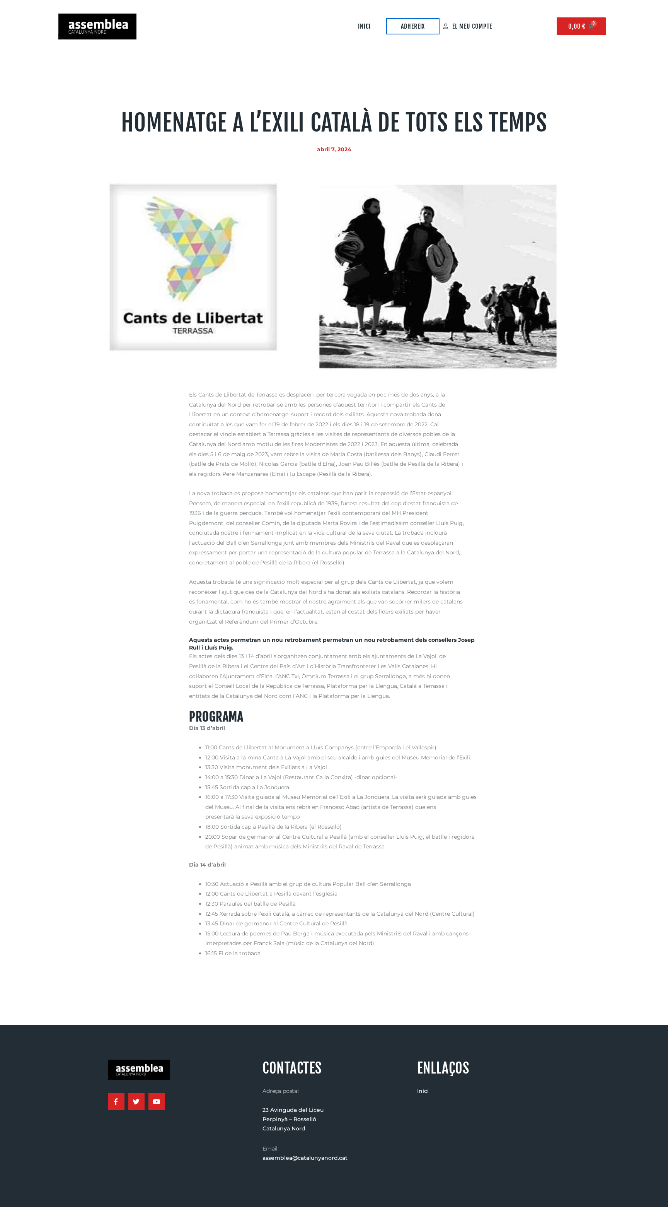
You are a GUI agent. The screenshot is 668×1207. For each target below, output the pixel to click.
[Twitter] (136, 1101)
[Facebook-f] (116, 1101)
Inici (364, 26)
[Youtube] (156, 1101)
